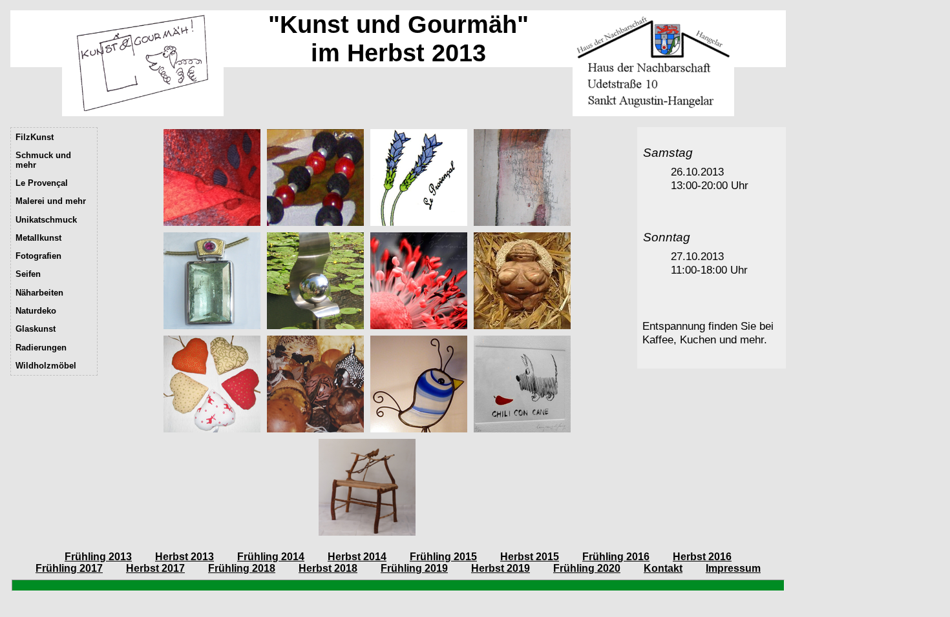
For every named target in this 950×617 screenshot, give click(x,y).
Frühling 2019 (414, 568)
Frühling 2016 (615, 556)
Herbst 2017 (155, 568)
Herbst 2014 (357, 556)
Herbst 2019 (500, 568)
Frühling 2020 (586, 568)
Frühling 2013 (98, 556)
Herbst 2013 (184, 556)
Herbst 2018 (328, 568)
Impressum (733, 568)
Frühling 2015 (443, 556)
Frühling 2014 (270, 556)
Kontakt (663, 568)
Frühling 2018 (241, 568)
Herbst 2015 (529, 556)
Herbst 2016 (702, 556)
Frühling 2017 (69, 568)
